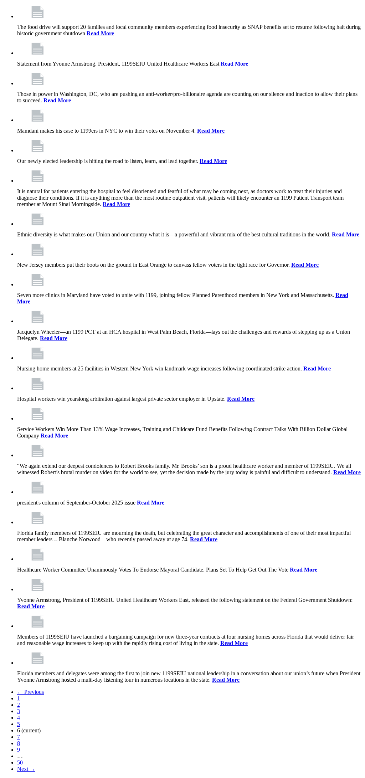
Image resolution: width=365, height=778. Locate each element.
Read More (100, 33)
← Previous (30, 692)
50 (20, 762)
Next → (26, 769)
